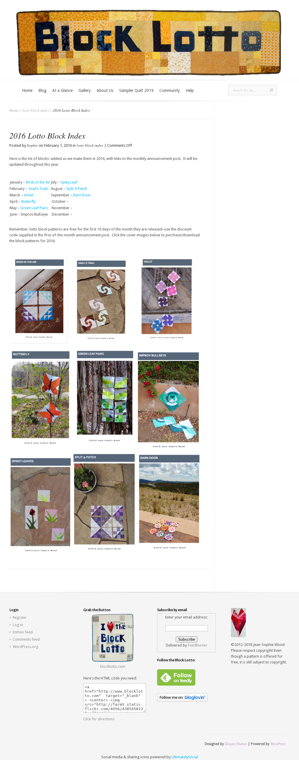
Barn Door (82, 195)
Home (27, 90)
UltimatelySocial (184, 757)
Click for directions (98, 719)
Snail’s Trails (38, 188)
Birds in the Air (38, 182)
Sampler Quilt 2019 (136, 90)
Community (169, 90)
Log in (18, 625)
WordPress (278, 743)
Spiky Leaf (69, 182)
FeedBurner (197, 645)
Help (190, 90)
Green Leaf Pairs (34, 208)
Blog (42, 90)
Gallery (85, 90)
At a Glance (62, 90)
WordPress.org (25, 646)
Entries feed (23, 632)
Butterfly (28, 201)
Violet (28, 195)
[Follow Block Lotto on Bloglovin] (182, 700)
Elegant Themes (236, 743)
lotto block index (35, 110)
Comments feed (26, 639)
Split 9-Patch (77, 188)
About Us (105, 90)
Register (20, 617)
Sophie (32, 145)
